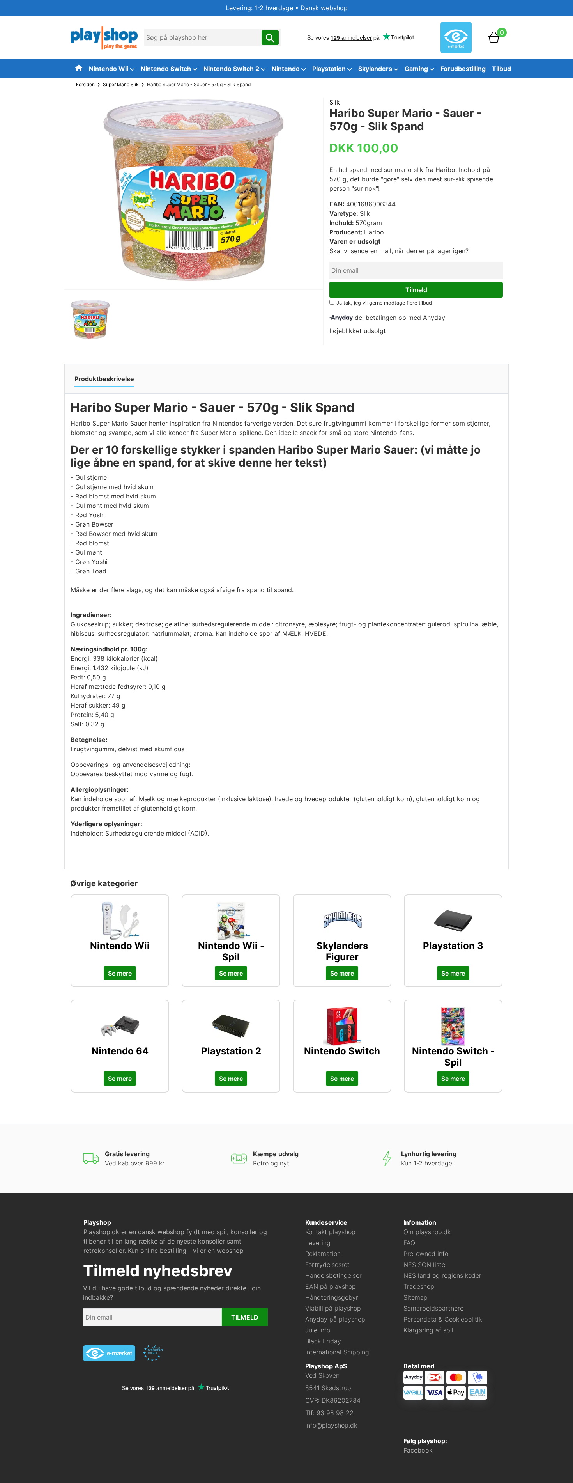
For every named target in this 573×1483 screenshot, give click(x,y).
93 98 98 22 (335, 1413)
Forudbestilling (463, 69)
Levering (318, 1243)
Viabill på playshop (333, 1308)
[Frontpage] (104, 37)
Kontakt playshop (330, 1232)
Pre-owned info (425, 1254)
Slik (334, 102)
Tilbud (501, 69)
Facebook (418, 1450)
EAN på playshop (330, 1286)
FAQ (409, 1243)
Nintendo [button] (286, 69)
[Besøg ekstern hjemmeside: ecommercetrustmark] (153, 1353)
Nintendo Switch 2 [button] (232, 69)
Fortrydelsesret (327, 1264)
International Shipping (337, 1352)
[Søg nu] (270, 37)
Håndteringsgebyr (331, 1297)
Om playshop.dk (427, 1232)
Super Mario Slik (121, 84)
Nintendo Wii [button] (109, 69)
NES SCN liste (424, 1264)
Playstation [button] (329, 69)
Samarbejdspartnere (433, 1308)
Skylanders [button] (376, 69)
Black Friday (323, 1341)
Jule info (317, 1330)
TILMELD (244, 1317)
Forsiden (85, 84)
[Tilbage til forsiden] (79, 68)
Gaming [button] (417, 69)
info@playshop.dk (331, 1425)
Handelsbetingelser (333, 1275)
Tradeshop (418, 1286)
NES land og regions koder (442, 1275)
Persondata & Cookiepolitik (442, 1319)
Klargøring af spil (428, 1330)
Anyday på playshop (335, 1319)
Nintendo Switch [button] (167, 69)
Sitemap (415, 1297)
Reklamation (323, 1254)
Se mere (120, 973)
